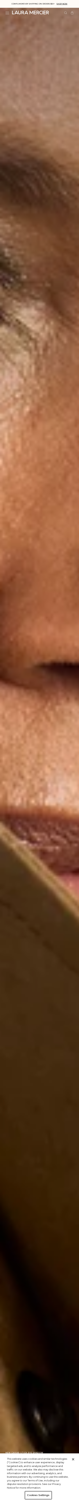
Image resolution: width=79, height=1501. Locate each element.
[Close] (73, 1459)
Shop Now (62, 4)
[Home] (30, 12)
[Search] (65, 12)
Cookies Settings (38, 1495)
